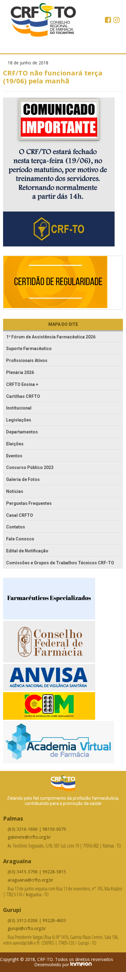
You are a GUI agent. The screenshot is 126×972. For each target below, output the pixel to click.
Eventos (14, 455)
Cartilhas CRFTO (23, 396)
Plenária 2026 (20, 372)
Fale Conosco (20, 538)
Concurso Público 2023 (30, 467)
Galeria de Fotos (23, 479)
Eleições (15, 443)
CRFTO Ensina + (22, 384)
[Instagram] (116, 20)
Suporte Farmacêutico (29, 348)
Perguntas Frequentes (29, 503)
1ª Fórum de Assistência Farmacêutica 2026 (50, 336)
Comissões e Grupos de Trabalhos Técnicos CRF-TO (60, 562)
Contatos (15, 526)
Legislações (18, 419)
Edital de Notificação (27, 550)
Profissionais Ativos (26, 360)
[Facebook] (108, 20)
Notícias (14, 491)
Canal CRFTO (19, 515)
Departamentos (22, 431)
